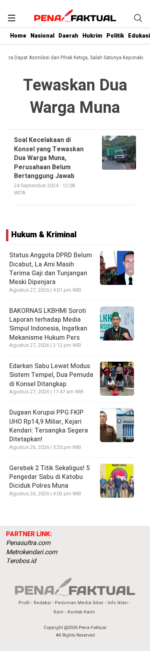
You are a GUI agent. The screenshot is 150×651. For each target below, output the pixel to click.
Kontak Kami (81, 612)
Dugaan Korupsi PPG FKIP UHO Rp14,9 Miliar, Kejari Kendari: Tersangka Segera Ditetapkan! (48, 426)
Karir (59, 612)
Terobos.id (21, 561)
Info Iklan (118, 603)
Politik (115, 36)
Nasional (42, 36)
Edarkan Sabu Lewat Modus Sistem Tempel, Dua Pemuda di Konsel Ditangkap (51, 375)
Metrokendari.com (31, 552)
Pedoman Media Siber (79, 603)
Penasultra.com (28, 543)
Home (18, 36)
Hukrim (92, 36)
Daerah (68, 36)
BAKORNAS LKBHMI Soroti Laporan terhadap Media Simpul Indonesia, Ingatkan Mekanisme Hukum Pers (48, 324)
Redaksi (42, 603)
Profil (24, 603)
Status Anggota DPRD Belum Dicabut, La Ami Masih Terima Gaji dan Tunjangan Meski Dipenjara (50, 268)
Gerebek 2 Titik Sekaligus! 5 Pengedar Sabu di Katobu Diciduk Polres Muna (49, 477)
